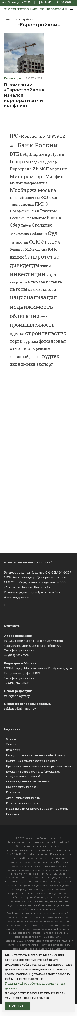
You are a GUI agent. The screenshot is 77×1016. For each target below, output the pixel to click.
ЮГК (52, 249)
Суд (53, 232)
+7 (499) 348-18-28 (17, 683)
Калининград (12, 78)
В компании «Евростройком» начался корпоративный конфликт (24, 95)
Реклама (12, 814)
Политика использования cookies (31, 760)
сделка (17, 333)
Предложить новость (22, 787)
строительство (45, 333)
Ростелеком (35, 218)
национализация (33, 297)
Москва (47, 190)
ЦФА (56, 242)
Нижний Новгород (25, 198)
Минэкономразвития (28, 183)
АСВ (13, 146)
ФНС (34, 241)
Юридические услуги (22, 803)
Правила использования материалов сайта (38, 766)
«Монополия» (32, 136)
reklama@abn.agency (20, 708)
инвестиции (27, 274)
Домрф (51, 162)
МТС (63, 169)
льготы (18, 289)
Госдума (37, 162)
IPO (14, 135)
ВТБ (14, 154)
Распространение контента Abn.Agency (35, 755)
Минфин (54, 176)
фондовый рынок (25, 356)
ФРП (46, 242)
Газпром (19, 161)
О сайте (11, 739)
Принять (17, 1006)
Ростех (54, 217)
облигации (25, 316)
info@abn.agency (17, 696)
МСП (44, 168)
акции (17, 257)
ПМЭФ (41, 204)
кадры (53, 274)
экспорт (44, 364)
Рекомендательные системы (28, 781)
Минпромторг (27, 176)
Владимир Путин (46, 154)
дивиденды (24, 265)
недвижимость (31, 306)
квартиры (18, 282)
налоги (48, 289)
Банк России (37, 145)
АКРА (51, 136)
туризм (30, 341)
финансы (43, 349)
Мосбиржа (23, 190)
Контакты (13, 792)
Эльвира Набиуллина (28, 249)
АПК (61, 136)
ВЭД (24, 154)
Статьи (11, 744)
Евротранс (21, 168)
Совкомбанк (19, 234)
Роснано (17, 218)
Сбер (15, 225)
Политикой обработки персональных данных (35, 985)
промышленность (32, 324)
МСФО (54, 169)
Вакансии (13, 750)
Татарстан (19, 242)
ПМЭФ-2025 (20, 211)
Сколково (42, 225)
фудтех (50, 356)
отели (45, 317)
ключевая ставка (45, 281)
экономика (23, 364)
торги (16, 341)
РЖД (34, 210)
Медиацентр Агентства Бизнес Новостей (37, 808)
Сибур (26, 225)
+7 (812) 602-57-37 (17, 655)
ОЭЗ (45, 197)
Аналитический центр (23, 798)
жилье (45, 266)
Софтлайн (38, 233)
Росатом (48, 210)
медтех (34, 289)
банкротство (42, 256)
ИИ (35, 169)
